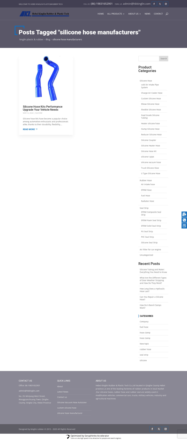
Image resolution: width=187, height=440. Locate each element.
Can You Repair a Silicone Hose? (151, 298)
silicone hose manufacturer (69, 413)
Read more (29, 129)
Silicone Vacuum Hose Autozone (72, 402)
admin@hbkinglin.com (29, 390)
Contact (158, 14)
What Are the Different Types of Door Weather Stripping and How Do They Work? (153, 280)
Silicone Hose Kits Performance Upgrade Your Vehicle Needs (42, 108)
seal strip (144, 354)
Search (164, 58)
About (60, 386)
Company (144, 321)
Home (101, 14)
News (147, 14)
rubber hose (145, 349)
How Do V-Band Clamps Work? (150, 306)
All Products (114, 14)
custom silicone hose (66, 407)
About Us (133, 14)
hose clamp (145, 332)
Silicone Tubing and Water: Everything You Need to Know (153, 271)
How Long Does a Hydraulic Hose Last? (152, 290)
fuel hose (144, 327)
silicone (38, 113)
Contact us (62, 397)
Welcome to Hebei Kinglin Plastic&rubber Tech (41, 4)
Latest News (62, 391)
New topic (144, 343)
